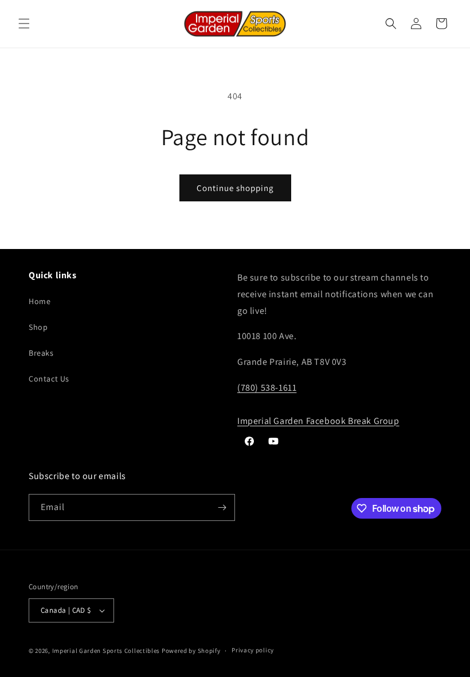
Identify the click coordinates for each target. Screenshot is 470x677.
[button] (24, 23)
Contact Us (49, 378)
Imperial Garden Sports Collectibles (106, 651)
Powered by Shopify (191, 651)
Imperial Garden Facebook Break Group (318, 421)
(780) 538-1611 (266, 388)
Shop (38, 327)
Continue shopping (235, 187)
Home (39, 301)
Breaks (41, 353)
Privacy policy (253, 650)
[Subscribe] (221, 507)
